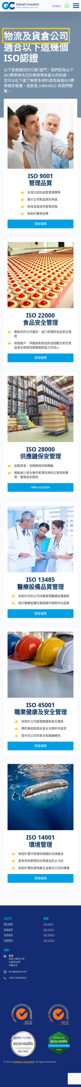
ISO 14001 (49, 929)
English (57, 5)
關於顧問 (8, 924)
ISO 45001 (49, 935)
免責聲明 (8, 940)
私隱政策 (8, 935)
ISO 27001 (49, 940)
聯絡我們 (8, 929)
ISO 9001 (48, 924)
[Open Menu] (76, 6)
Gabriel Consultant (23, 1061)
